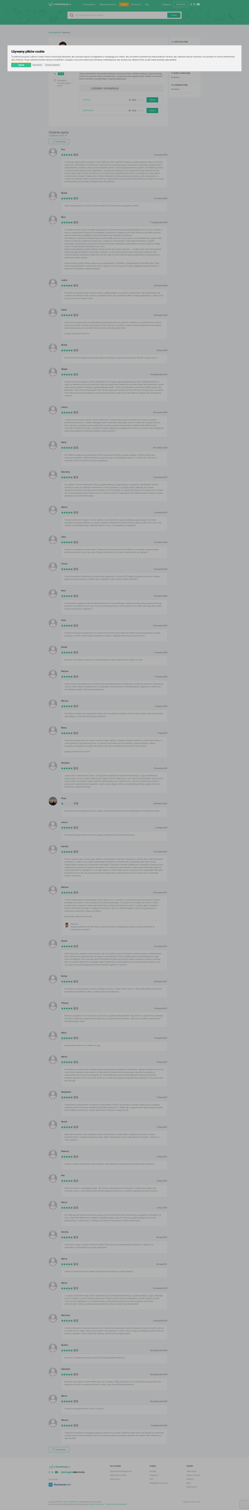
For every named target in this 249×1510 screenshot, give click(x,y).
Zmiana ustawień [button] (52, 65)
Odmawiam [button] (37, 65)
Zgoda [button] (21, 65)
